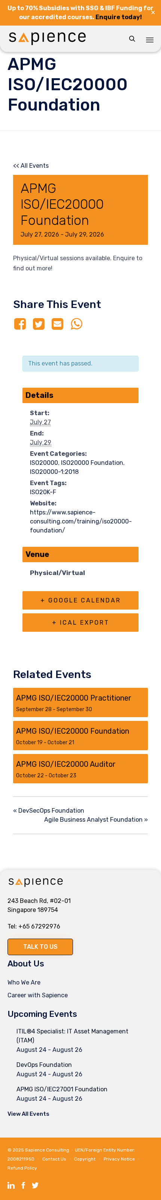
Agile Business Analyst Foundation (96, 819)
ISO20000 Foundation (92, 462)
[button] (40, 947)
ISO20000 (44, 462)
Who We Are (23, 982)
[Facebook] (21, 324)
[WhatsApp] (76, 324)
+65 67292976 (39, 926)
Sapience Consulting (47, 1150)
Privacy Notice (119, 1159)
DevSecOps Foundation (48, 810)
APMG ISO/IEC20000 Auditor (66, 764)
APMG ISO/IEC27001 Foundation (61, 1089)
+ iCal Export (80, 622)
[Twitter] (38, 324)
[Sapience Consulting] (47, 38)
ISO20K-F (43, 492)
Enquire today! (118, 17)
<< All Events (31, 165)
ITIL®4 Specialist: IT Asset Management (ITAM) (72, 1036)
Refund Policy (22, 1168)
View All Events (28, 1113)
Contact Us (54, 1159)
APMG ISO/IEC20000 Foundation (72, 731)
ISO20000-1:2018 (54, 471)
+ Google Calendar (80, 600)
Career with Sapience (37, 995)
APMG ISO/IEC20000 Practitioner (73, 697)
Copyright (84, 1159)
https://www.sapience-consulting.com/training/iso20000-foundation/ (81, 521)
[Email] (57, 324)
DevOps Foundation (44, 1064)
